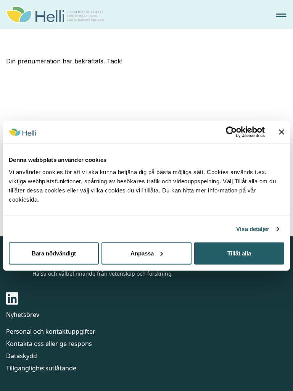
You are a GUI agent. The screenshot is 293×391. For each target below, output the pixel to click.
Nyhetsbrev (22, 314)
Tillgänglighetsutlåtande (41, 368)
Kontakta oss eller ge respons (49, 343)
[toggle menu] (281, 15)
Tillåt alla (239, 253)
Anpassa (142, 253)
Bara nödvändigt (54, 253)
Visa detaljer (252, 229)
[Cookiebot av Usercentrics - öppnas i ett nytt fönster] (231, 132)
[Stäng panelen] (281, 132)
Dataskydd (21, 356)
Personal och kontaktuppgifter (50, 331)
